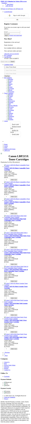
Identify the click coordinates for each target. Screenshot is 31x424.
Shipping (6, 367)
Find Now (7, 76)
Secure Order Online (9, 365)
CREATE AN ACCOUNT (11, 54)
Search (12, 61)
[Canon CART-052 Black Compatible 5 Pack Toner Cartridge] (17, 200)
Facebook (6, 376)
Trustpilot (4, 3)
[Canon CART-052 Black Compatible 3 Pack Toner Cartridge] (17, 183)
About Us (6, 362)
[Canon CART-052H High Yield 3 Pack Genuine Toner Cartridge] (17, 319)
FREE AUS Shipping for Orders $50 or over (14, 1)
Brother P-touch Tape (15, 127)
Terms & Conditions (9, 397)
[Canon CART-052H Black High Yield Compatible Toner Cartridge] (17, 217)
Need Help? (10, 4)
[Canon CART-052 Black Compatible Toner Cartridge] (17, 166)
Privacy (6, 399)
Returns (6, 368)
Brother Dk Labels (14, 131)
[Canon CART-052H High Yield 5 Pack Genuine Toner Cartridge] (17, 335)
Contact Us (7, 370)
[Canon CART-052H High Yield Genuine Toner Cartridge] (17, 302)
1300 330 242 (9, 6)
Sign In (6, 35)
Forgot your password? (15, 35)
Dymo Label (15, 134)
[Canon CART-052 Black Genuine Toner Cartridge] (17, 285)
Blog (5, 363)
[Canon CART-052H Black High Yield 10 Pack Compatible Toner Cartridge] (17, 268)
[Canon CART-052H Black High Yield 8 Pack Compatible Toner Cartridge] (17, 251)
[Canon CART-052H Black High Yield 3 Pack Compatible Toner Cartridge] (17, 234)
